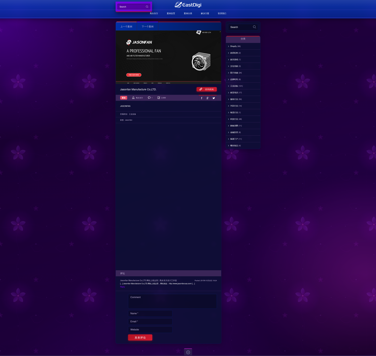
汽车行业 (234, 105)
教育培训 (234, 92)
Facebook (202, 98)
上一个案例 (126, 26)
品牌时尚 (234, 79)
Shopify (233, 46)
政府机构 (234, 52)
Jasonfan (128, 120)
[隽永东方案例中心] (188, 5)
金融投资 (234, 132)
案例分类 (188, 13)
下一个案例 (147, 26)
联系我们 (222, 13)
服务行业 (234, 99)
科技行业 (234, 119)
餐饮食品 (234, 145)
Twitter (214, 98)
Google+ (208, 98)
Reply (122, 286)
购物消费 (234, 125)
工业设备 (132, 114)
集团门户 (234, 138)
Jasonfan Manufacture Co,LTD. (138, 89)
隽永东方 (154, 13)
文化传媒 (234, 66)
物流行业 (234, 112)
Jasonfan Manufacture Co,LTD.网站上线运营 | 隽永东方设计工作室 (148, 280)
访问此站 (208, 89)
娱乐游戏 (234, 59)
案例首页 (171, 13)
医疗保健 (234, 72)
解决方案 (205, 13)
